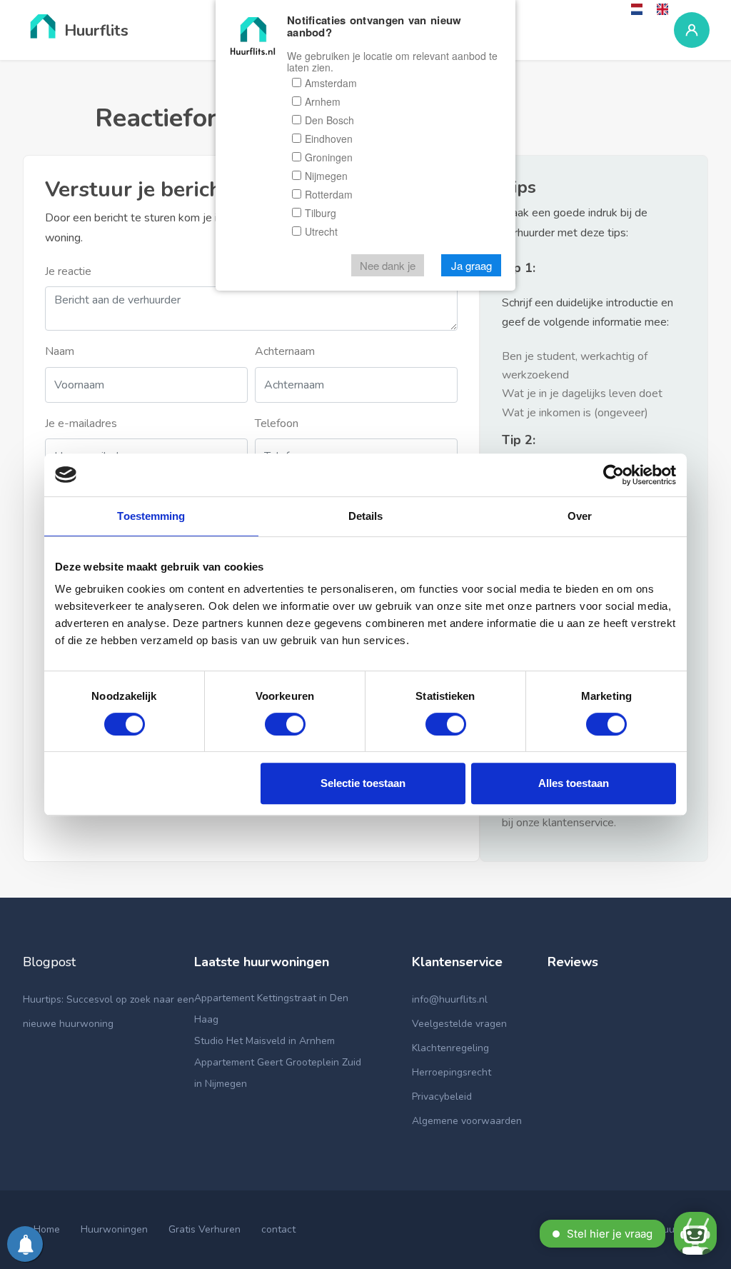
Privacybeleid (442, 1096)
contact (278, 1229)
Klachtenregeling (450, 1048)
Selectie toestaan (363, 783)
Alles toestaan (573, 783)
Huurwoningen (114, 1229)
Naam (59, 351)
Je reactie (68, 271)
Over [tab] (580, 516)
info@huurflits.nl (450, 999)
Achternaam (285, 351)
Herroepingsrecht (451, 1072)
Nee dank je (387, 265)
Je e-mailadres (81, 423)
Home (47, 1229)
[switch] (285, 724)
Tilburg (320, 212)
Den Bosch (329, 120)
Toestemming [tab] (151, 516)
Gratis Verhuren (204, 1229)
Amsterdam (331, 82)
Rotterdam (329, 194)
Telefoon (276, 423)
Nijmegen (326, 175)
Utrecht (321, 231)
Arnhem (323, 101)
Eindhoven (329, 138)
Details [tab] (365, 516)
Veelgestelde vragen (459, 1023)
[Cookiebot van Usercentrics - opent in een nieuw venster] (613, 475)
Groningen (329, 157)
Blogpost (49, 961)
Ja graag (471, 265)
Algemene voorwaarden (467, 1121)
